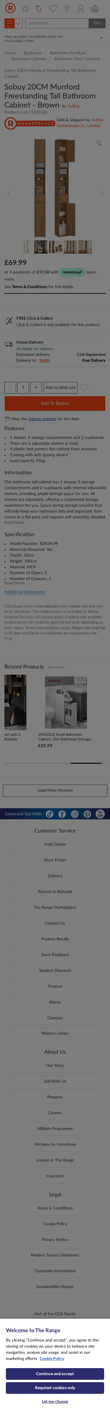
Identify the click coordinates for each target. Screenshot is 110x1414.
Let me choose (55, 1402)
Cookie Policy (52, 1359)
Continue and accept (55, 1374)
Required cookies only (55, 1388)
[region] (55, 1366)
